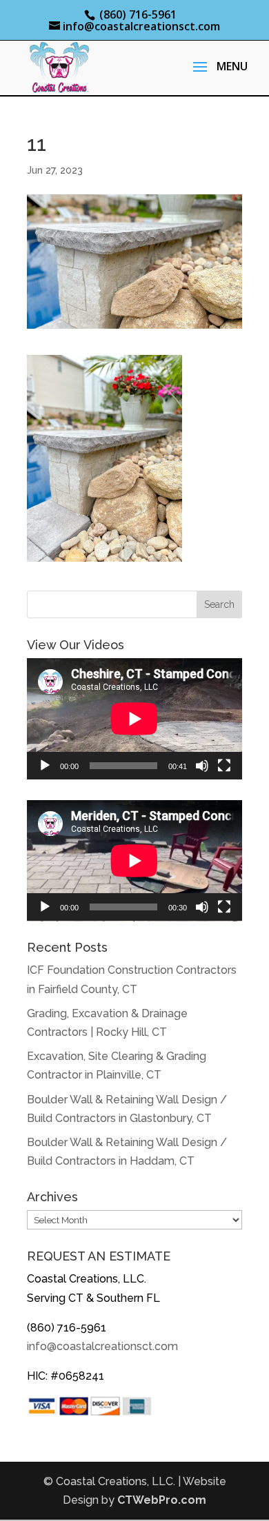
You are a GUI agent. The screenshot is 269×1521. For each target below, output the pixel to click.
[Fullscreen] (224, 766)
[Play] (45, 766)
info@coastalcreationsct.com (102, 1346)
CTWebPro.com (161, 1500)
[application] (134, 718)
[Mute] (202, 766)
